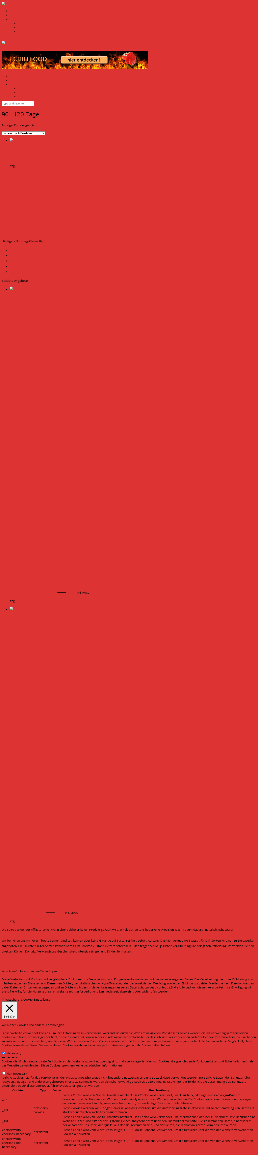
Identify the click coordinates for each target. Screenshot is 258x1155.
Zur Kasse (25, 23)
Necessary (13, 1053)
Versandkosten (27, 166)
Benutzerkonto (28, 27)
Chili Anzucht (18, 261)
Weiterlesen (18, 174)
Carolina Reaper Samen (26, 250)
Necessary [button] (9, 1049)
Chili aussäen (18, 266)
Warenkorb (17, 19)
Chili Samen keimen (23, 272)
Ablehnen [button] (57, 995)
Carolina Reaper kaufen (26, 255)
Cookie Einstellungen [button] (17, 995)
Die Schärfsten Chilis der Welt (30, 11)
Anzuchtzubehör (21, 15)
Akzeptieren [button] (41, 995)
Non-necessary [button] (12, 1069)
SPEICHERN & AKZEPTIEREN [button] (22, 1151)
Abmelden (25, 31)
